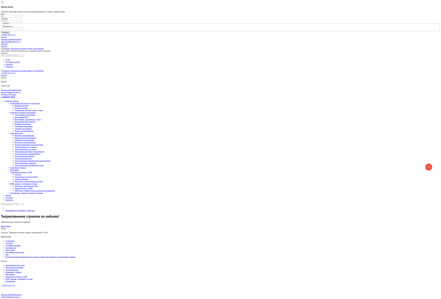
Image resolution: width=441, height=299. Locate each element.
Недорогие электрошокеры (25, 142)
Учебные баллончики (23, 129)
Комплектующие (21, 108)
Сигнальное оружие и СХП (21, 172)
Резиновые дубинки (18, 168)
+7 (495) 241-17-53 (8, 285)
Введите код (7, 26)
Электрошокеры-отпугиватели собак (29, 165)
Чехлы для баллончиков (24, 131)
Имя (2, 14)
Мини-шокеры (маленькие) (25, 138)
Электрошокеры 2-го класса (26, 149)
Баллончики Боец (21, 117)
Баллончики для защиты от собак (28, 119)
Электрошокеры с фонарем (25, 163)
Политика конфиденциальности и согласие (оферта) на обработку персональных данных (40, 257)
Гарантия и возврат (13, 245)
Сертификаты (11, 248)
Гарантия (9, 64)
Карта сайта (10, 250)
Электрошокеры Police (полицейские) (29, 151)
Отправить (5, 32)
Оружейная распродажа (15, 252)
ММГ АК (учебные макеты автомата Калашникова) (35, 191)
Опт (7, 255)
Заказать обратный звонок (11, 39)
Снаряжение (10, 281)
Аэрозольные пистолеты (15, 265)
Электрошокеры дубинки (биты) (27, 154)
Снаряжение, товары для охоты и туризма (26, 193)
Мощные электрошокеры (24, 140)
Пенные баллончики (23, 124)
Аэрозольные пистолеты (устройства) (25, 103)
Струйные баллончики (24, 126)
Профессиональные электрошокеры (29, 145)
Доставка (9, 197)
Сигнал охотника (21, 179)
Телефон (4, 19)
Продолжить (6, 226)
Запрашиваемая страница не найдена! (20, 210)
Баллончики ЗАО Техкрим (25, 122)
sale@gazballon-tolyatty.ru (10, 42)
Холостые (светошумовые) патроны (29, 181)
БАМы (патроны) (21, 106)
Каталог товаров (12, 101)
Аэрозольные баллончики (25, 115)
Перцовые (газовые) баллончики (23, 112)
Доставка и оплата (13, 62)
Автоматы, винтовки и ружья (26, 186)
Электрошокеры (16, 133)
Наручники (14, 170)
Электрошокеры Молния (24, 156)
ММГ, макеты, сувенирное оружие (23, 184)
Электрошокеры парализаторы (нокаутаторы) (32, 161)
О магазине (10, 241)
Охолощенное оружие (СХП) (26, 177)
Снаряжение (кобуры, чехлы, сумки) (29, 110)
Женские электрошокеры (24, 135)
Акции (8, 195)
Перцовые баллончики (14, 267)
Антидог (18, 174)
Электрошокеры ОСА (23, 158)
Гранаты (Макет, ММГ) (24, 188)
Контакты (9, 66)
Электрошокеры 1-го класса (26, 147)
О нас (8, 60)
